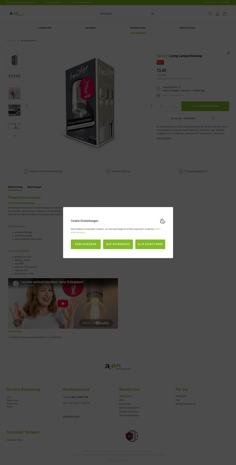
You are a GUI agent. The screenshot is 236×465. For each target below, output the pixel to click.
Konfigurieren (85, 244)
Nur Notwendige (118, 244)
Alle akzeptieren (150, 244)
